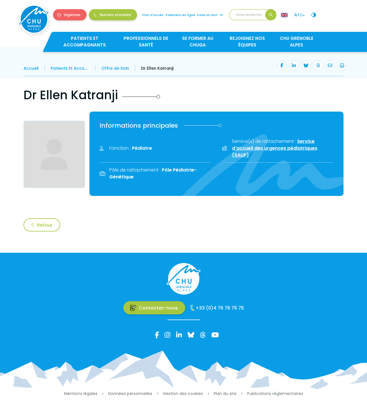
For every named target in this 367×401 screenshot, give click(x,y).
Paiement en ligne (180, 15)
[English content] (284, 14)
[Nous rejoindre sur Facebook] (157, 334)
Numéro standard (115, 14)
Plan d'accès (152, 15)
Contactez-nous (158, 308)
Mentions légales (80, 393)
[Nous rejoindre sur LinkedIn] (179, 334)
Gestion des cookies (183, 393)
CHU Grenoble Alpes (296, 41)
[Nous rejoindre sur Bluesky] (191, 334)
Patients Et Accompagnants (70, 68)
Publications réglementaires (275, 393)
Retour (44, 225)
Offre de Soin (115, 68)
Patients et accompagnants (84, 41)
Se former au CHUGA (197, 41)
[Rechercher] (270, 14)
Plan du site (225, 393)
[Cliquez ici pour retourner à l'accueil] (33, 19)
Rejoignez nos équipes (247, 41)
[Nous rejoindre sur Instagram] (167, 334)
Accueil (31, 68)
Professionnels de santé (146, 41)
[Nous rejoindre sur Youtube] (215, 334)
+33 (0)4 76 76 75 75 (220, 308)
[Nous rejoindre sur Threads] (202, 334)
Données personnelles (130, 393)
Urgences (72, 14)
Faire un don (207, 15)
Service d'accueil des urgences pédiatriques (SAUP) (274, 148)
